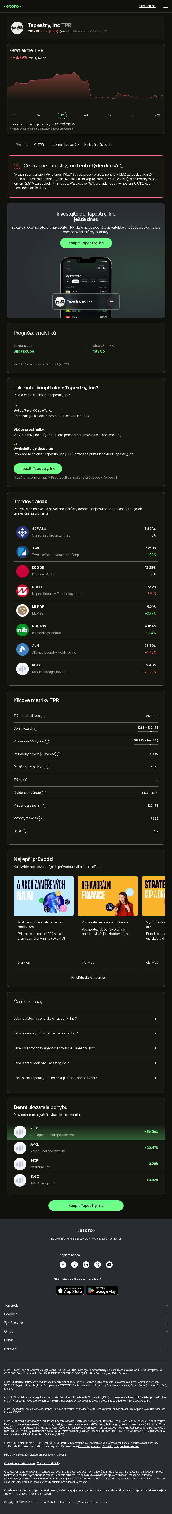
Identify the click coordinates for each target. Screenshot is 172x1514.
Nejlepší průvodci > (98, 145)
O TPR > (40, 145)
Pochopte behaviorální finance (105, 922)
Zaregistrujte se (18, 124)
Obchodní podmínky (89, 1446)
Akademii (110, 478)
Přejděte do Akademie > (89, 978)
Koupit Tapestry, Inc (86, 243)
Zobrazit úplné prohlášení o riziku (120, 1446)
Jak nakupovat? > (65, 145)
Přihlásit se (147, 6)
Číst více (24, 962)
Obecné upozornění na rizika (19, 1463)
